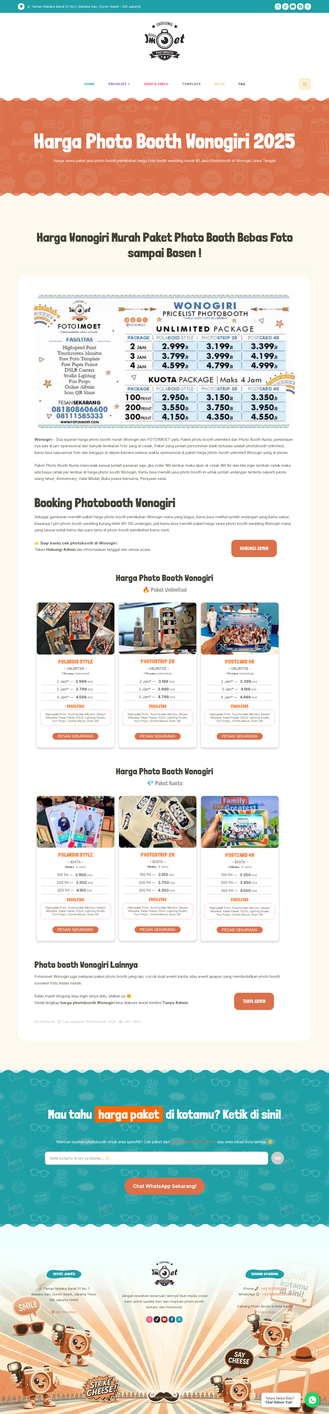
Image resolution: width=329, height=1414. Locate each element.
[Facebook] (300, 6)
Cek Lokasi (266, 1312)
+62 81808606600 (276, 1294)
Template (191, 84)
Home (89, 84)
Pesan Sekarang (75, 736)
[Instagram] (278, 6)
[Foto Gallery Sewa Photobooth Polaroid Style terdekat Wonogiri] (75, 628)
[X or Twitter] (308, 6)
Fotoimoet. (186, 1391)
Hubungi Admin (254, 548)
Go (278, 1158)
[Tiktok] (285, 6)
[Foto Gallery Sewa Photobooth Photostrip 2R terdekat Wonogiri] (158, 628)
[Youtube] (293, 6)
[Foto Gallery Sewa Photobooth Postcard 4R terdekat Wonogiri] (240, 628)
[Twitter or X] (179, 1319)
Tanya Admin (254, 1001)
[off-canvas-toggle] (305, 84)
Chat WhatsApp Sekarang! (164, 1186)
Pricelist (117, 84)
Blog (220, 84)
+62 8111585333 (273, 1288)
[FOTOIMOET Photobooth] (165, 41)
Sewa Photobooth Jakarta (193, 1141)
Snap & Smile (156, 84)
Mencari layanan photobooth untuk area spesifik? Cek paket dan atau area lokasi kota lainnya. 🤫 (164, 1141)
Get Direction (65, 1312)
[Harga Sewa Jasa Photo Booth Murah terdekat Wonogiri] (164, 361)
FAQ (242, 84)
